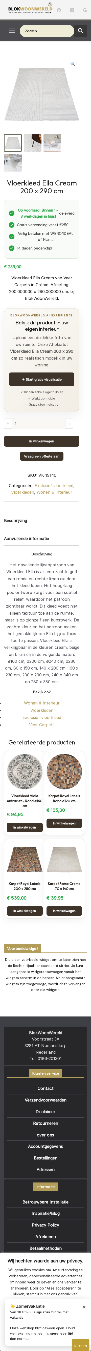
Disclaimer (45, 1111)
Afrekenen (45, 1236)
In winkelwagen (41, 441)
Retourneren (45, 1123)
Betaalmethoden (46, 1248)
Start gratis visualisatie (42, 379)
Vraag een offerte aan (41, 456)
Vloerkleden (22, 492)
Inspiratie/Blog (46, 1213)
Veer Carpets (42, 724)
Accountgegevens (45, 1146)
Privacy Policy (45, 1225)
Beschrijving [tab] (15, 520)
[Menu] (12, 31)
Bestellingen (45, 1157)
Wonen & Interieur (54, 492)
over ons (45, 1134)
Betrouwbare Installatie (45, 1201)
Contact (46, 1088)
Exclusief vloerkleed (54, 485)
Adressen (46, 1169)
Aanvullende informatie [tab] (26, 538)
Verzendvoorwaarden (45, 1100)
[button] (72, 64)
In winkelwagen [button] (24, 827)
